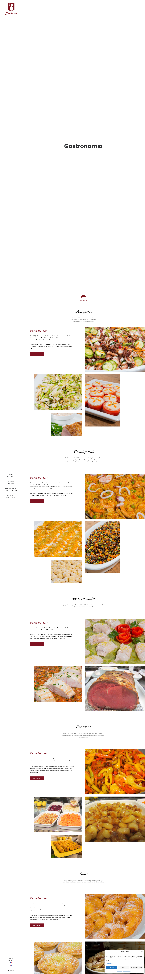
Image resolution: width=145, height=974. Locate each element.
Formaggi (11, 483)
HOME (11, 474)
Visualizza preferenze (136, 968)
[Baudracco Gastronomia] (11, 9)
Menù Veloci (11, 493)
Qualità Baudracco (11, 479)
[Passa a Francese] (11, 963)
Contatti (11, 960)
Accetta (112, 968)
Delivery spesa (11, 495)
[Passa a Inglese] (11, 965)
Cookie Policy (119, 971)
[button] (142, 952)
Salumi (11, 486)
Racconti (11, 958)
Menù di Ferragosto (11, 490)
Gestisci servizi (110, 963)
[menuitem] (11, 474)
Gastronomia (11, 481)
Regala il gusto (11, 497)
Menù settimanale (10, 488)
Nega (123, 968)
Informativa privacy (127, 971)
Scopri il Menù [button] (37, 354)
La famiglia (10, 476)
